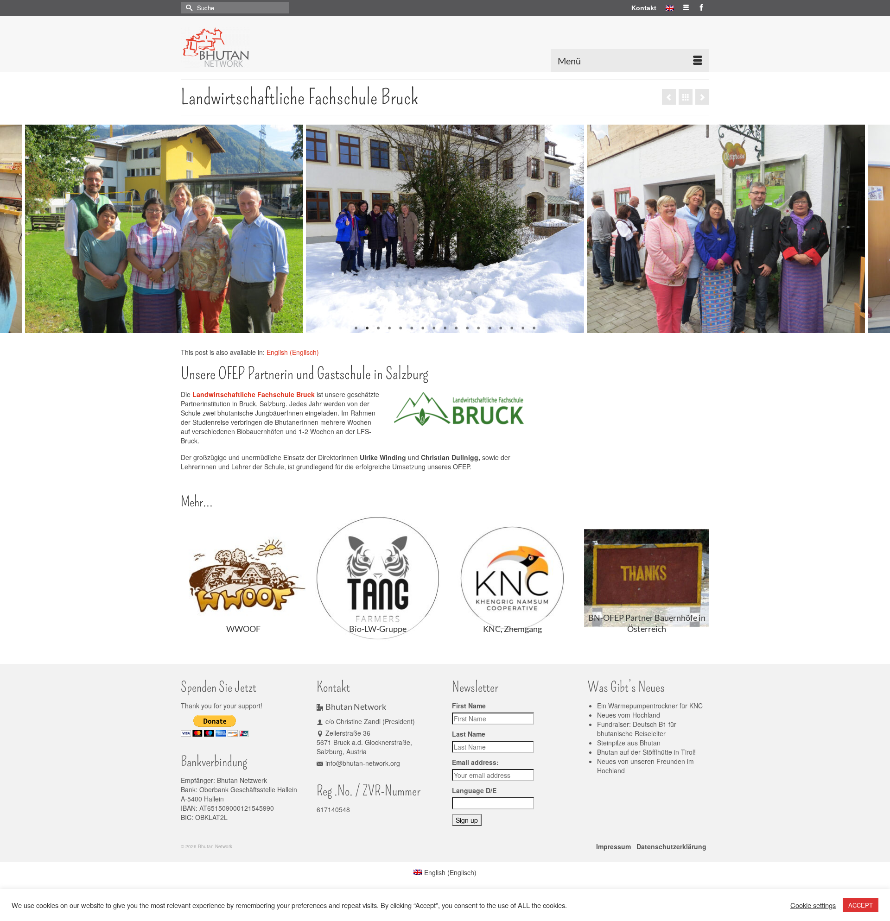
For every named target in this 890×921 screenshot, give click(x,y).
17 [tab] (534, 328)
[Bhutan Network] (264, 47)
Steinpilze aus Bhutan (629, 742)
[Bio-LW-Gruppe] (702, 97)
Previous (13, 229)
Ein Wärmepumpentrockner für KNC (650, 705)
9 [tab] (445, 328)
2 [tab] (367, 328)
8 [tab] (434, 328)
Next (877, 229)
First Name (469, 705)
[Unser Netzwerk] (686, 97)
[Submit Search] (188, 7)
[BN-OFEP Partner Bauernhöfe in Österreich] (646, 578)
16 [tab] (523, 328)
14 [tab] (500, 328)
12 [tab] (478, 328)
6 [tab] (411, 328)
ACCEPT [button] (860, 905)
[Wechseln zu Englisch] (670, 8)
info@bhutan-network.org (362, 763)
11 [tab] (467, 328)
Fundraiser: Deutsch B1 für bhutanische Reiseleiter (636, 728)
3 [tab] (378, 328)
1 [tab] (356, 328)
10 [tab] (456, 328)
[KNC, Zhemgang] (512, 578)
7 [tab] (422, 328)
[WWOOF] (669, 97)
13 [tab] (489, 328)
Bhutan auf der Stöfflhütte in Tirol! (646, 752)
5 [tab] (400, 328)
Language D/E (474, 790)
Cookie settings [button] (813, 905)
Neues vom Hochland (628, 714)
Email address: (475, 762)
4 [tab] (389, 328)
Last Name (468, 733)
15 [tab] (511, 328)
